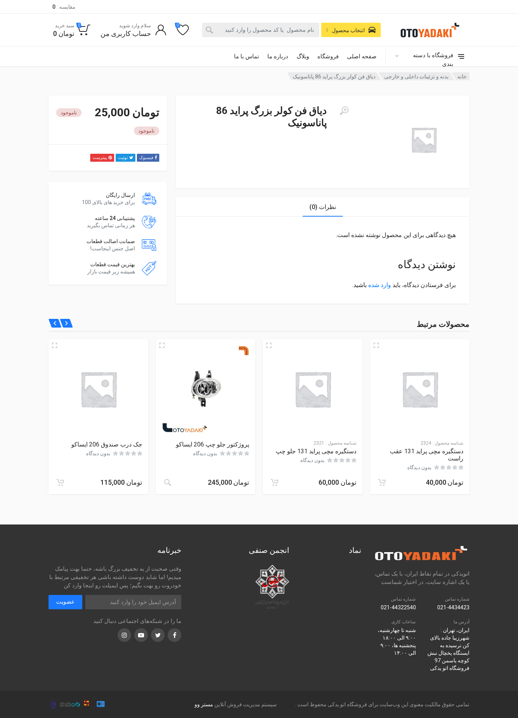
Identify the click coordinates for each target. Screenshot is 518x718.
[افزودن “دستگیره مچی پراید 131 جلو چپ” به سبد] (274, 482)
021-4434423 (453, 607)
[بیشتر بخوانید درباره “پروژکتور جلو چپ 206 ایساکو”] (167, 482)
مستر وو (204, 704)
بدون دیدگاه (419, 467)
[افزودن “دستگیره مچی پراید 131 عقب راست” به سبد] (382, 482)
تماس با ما (246, 56)
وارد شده (379, 285)
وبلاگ (303, 56)
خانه (462, 76)
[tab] (323, 207)
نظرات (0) (322, 207)
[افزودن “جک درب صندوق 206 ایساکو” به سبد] (60, 482)
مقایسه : (63, 7)
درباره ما (277, 56)
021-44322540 (398, 607)
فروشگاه (328, 56)
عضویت (65, 601)
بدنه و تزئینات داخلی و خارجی (416, 76)
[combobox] (260, 30)
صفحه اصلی (362, 56)
